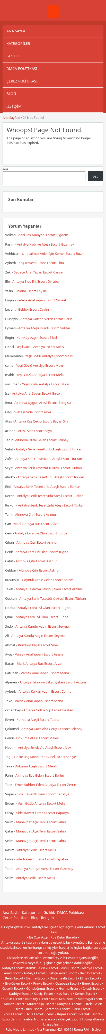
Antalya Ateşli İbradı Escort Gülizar (44, 328)
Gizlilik (13, 56)
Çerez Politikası (22, 81)
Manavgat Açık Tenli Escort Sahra (41, 822)
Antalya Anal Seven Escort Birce (36, 393)
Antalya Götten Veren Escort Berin (46, 318)
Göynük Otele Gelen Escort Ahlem (47, 579)
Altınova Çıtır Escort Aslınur (35, 514)
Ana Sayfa (15, 30)
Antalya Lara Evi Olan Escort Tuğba (41, 533)
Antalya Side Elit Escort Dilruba (35, 281)
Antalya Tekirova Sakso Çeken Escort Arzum (49, 589)
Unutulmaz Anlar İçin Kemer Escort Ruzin (53, 253)
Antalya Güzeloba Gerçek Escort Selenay (51, 728)
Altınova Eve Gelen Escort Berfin (39, 775)
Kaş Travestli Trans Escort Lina (41, 262)
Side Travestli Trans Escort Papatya (43, 794)
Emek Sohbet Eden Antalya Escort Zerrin (45, 784)
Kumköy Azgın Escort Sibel (36, 337)
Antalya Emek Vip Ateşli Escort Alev (44, 747)
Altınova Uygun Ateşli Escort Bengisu (42, 402)
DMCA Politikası (21, 68)
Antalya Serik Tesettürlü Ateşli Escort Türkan (49, 449)
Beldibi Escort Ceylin (30, 291)
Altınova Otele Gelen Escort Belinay (41, 440)
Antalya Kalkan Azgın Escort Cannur (46, 691)
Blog (11, 93)
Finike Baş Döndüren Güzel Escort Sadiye (45, 756)
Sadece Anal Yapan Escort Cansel (38, 272)
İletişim (14, 106)
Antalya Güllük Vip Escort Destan (48, 710)
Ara (5, 169)
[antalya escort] (53, 16)
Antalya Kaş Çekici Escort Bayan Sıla (41, 421)
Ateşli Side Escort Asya (34, 412)
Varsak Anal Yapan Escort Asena (39, 654)
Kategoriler (18, 43)
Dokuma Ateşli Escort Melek (37, 738)
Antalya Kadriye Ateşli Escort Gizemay (45, 244)
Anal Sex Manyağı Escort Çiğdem (43, 235)
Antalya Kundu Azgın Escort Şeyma (42, 626)
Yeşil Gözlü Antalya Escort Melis (40, 346)
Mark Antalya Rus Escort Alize (36, 523)
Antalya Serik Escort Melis (36, 850)
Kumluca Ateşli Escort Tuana (37, 719)
